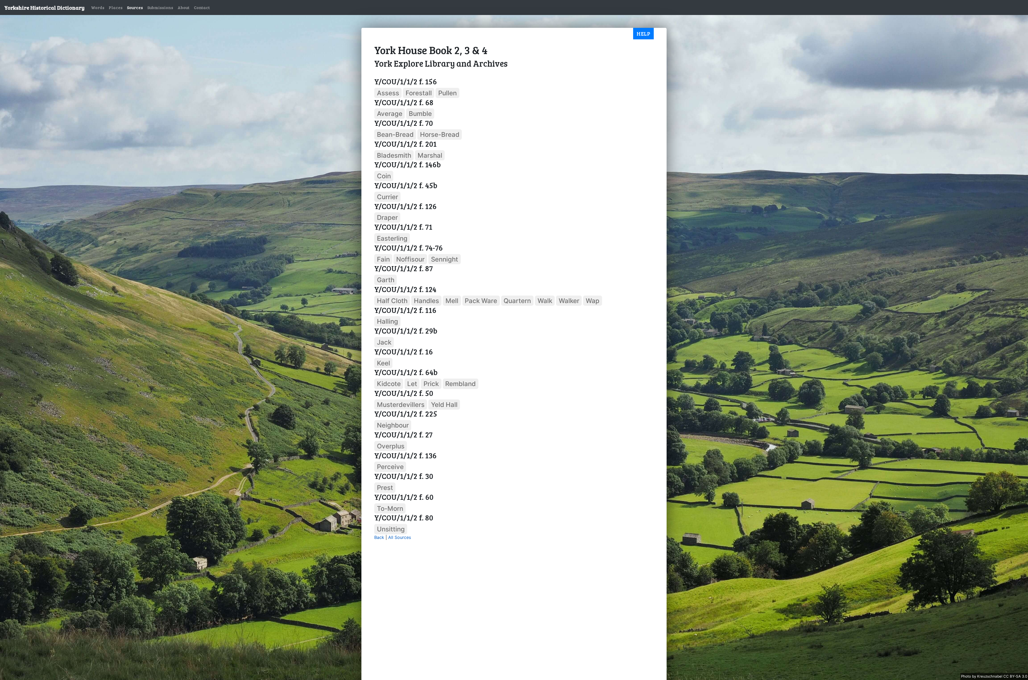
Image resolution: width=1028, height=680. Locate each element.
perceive (390, 467)
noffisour (410, 259)
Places (116, 7)
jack (384, 342)
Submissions (160, 7)
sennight (444, 259)
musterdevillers (401, 404)
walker (569, 301)
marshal (430, 155)
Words (97, 7)
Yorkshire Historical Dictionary (44, 7)
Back (379, 537)
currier (387, 197)
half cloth (392, 301)
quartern (517, 301)
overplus (391, 446)
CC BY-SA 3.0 (1015, 676)
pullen (447, 93)
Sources (135, 7)
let (412, 384)
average (389, 114)
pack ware (481, 301)
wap (592, 301)
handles (426, 301)
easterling (392, 238)
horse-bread (439, 134)
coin (384, 176)
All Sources (399, 537)
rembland (460, 384)
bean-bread (395, 134)
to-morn (390, 508)
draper (387, 217)
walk (545, 301)
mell (451, 301)
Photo (966, 676)
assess (388, 93)
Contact (202, 7)
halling (387, 321)
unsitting (391, 529)
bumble (420, 114)
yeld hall (444, 404)
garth (385, 280)
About (183, 7)
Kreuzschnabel (990, 676)
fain (383, 259)
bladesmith (394, 155)
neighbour (393, 425)
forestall (419, 93)
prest (385, 488)
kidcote (389, 384)
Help (643, 33)
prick (431, 384)
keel (383, 363)
